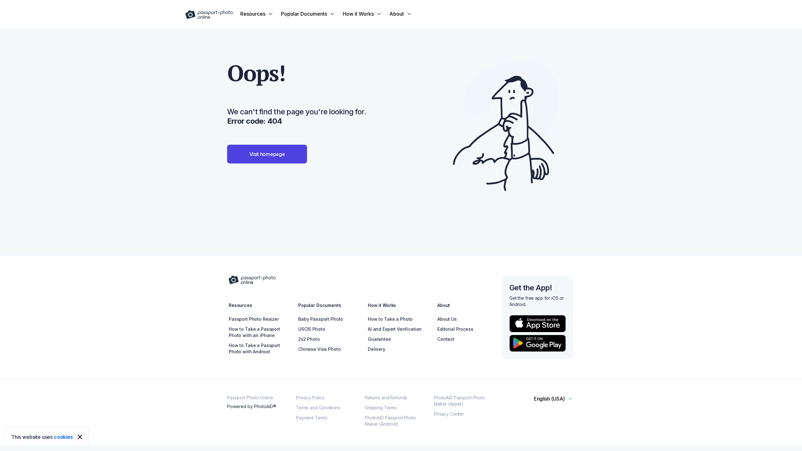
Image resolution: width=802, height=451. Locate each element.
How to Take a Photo (390, 319)
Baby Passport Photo (320, 319)
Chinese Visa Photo (319, 349)
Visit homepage (267, 154)
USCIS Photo (311, 329)
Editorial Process (455, 329)
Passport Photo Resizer (254, 319)
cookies (63, 437)
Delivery (376, 349)
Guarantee (379, 339)
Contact (445, 339)
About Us (447, 319)
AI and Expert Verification (395, 329)
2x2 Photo (309, 339)
